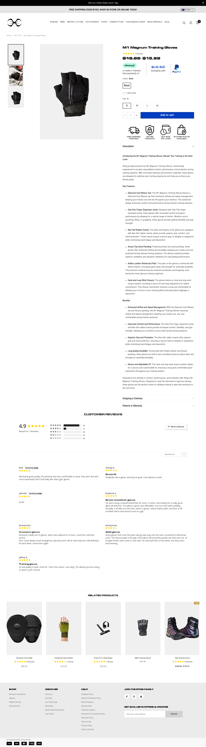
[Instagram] (133, 696)
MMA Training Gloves (143, 658)
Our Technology (51, 702)
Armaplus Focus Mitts (24, 658)
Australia (187, 10)
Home (9, 36)
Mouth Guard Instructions (54, 710)
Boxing (54, 22)
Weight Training (15, 702)
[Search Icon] (184, 22)
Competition (116, 22)
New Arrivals (154, 22)
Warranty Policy (87, 718)
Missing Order (86, 706)
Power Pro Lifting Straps (103, 658)
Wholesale (49, 706)
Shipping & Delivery (133, 398)
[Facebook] (126, 696)
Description (128, 146)
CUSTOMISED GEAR (135, 22)
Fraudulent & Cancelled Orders (93, 714)
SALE (167, 22)
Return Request (87, 702)
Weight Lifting (75, 22)
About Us (48, 694)
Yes (116, 3)
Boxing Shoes (14, 706)
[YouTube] (141, 696)
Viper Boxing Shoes (182, 658)
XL (157, 106)
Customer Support (88, 710)
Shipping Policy (87, 694)
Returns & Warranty (132, 406)
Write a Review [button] (177, 426)
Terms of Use (86, 722)
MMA (62, 22)
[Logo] (23, 22)
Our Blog (48, 698)
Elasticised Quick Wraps (64, 658)
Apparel (12, 698)
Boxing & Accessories (17, 694)
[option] (71, 91)
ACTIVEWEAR (92, 22)
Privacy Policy (86, 726)
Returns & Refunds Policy (91, 698)
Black (127, 86)
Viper (104, 22)
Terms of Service (87, 729)
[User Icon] (190, 22)
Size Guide (49, 714)
